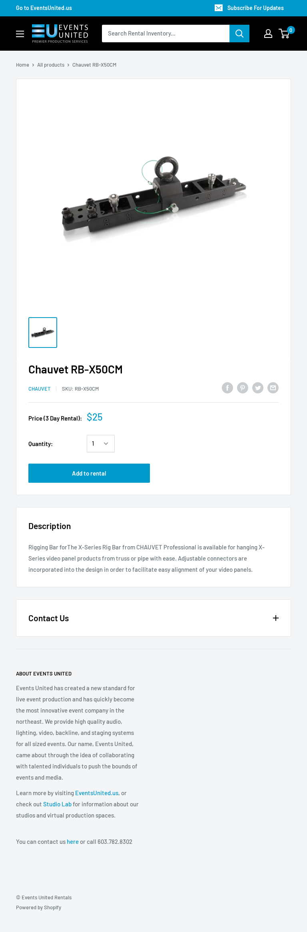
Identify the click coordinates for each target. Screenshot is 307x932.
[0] (284, 33)
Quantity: (40, 443)
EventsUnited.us (96, 792)
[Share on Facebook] (227, 387)
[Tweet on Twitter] (257, 387)
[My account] (268, 33)
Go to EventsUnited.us (44, 7)
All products (50, 64)
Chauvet (39, 388)
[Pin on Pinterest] (242, 387)
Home (22, 64)
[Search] (239, 33)
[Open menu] (20, 34)
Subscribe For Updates (255, 7)
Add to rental (89, 473)
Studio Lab (57, 804)
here (73, 841)
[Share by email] (273, 387)
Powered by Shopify (38, 907)
